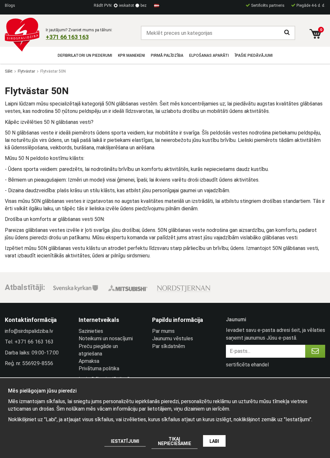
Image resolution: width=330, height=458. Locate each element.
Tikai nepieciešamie (174, 441)
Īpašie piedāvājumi (254, 55)
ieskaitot (126, 5)
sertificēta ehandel (247, 365)
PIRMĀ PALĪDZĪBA (167, 55)
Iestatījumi (125, 441)
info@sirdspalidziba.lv (29, 331)
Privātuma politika (99, 368)
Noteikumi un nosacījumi (106, 338)
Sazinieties (91, 331)
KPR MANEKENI (131, 55)
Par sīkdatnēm (168, 346)
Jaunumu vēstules (172, 338)
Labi (214, 441)
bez (144, 5)
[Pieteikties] (315, 351)
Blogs (10, 5)
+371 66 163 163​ (67, 37)
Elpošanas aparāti (209, 55)
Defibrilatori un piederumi (85, 55)
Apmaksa (89, 361)
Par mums (163, 331)
